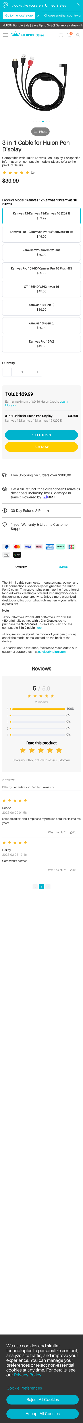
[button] (7, 372)
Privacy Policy (27, 1374)
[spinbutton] (22, 372)
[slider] (16, 173)
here (38, 628)
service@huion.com (52, 652)
